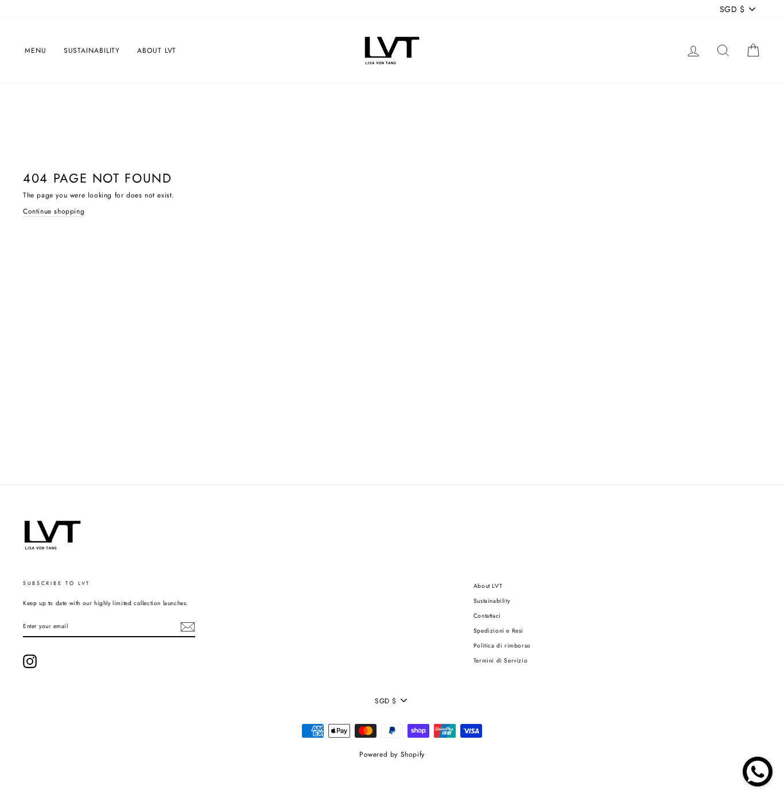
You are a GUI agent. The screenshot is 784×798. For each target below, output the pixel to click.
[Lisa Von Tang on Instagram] (30, 661)
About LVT (156, 50)
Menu (35, 50)
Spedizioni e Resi (498, 630)
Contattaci (487, 615)
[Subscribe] (187, 627)
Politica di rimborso (502, 645)
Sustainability (92, 50)
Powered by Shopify (392, 754)
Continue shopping (53, 211)
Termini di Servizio (500, 660)
